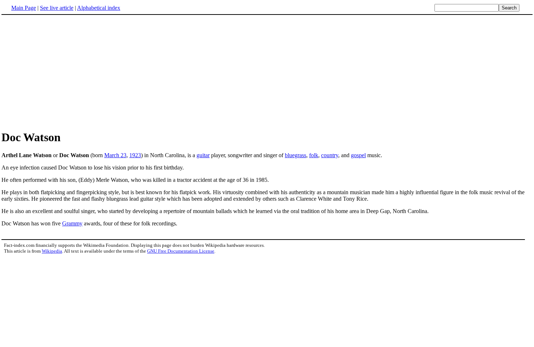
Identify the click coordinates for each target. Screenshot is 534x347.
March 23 (115, 155)
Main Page (23, 8)
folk (313, 155)
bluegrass (295, 155)
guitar (203, 155)
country (329, 155)
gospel (358, 155)
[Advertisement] (267, 72)
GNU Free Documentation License (180, 251)
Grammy (72, 223)
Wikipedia (52, 251)
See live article (56, 8)
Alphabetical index (98, 8)
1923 (135, 155)
